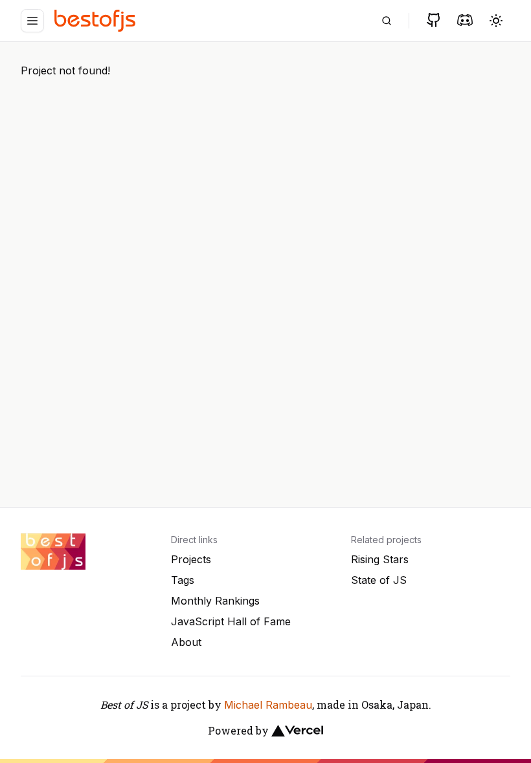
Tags (182, 580)
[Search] (386, 20)
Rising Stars (380, 559)
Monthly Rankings (215, 600)
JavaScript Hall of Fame (231, 621)
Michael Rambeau (268, 704)
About (186, 642)
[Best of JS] (96, 20)
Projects (191, 559)
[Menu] (32, 20)
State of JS (379, 580)
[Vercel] (297, 730)
